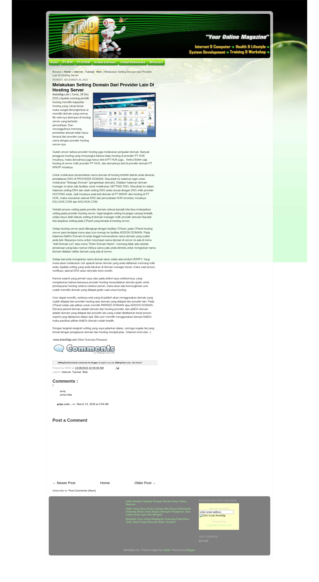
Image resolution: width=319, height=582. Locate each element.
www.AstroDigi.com (65, 339)
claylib (166, 550)
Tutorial (89, 71)
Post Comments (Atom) (82, 490)
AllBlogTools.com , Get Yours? (128, 362)
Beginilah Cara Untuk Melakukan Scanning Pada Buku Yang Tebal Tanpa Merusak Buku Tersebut (157, 520)
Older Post (143, 483)
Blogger (190, 550)
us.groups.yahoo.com (219, 525)
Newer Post (66, 483)
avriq (63, 391)
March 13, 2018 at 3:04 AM (93, 404)
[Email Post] (116, 368)
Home (67, 71)
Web (99, 71)
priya (60, 404)
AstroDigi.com (61, 94)
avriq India (66, 394)
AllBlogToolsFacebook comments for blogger (78, 362)
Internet (78, 71)
